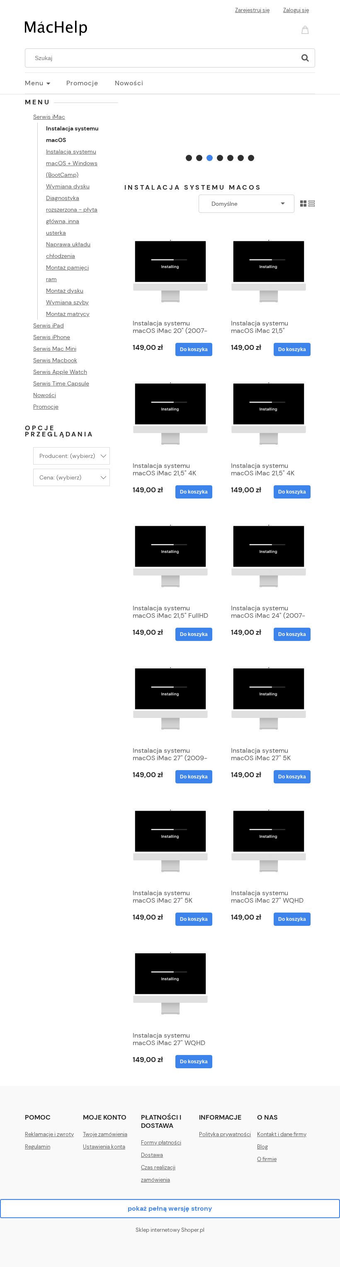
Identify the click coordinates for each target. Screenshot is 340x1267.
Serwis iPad (48, 325)
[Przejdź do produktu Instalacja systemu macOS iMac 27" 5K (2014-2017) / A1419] (269, 698)
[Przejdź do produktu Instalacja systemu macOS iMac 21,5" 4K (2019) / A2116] (269, 413)
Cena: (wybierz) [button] (60, 477)
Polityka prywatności (225, 1134)
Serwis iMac (49, 116)
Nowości (44, 395)
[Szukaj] (305, 57)
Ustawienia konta (104, 1146)
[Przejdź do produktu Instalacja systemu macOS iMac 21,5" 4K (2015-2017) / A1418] (170, 413)
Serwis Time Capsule (61, 383)
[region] (219, 130)
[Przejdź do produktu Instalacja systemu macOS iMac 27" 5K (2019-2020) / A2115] (170, 841)
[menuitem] (45, 83)
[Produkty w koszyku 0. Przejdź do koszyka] (306, 29)
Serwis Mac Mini (54, 348)
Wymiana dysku (68, 186)
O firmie (267, 1159)
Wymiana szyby (67, 302)
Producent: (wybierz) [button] (67, 456)
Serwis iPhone (51, 337)
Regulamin (37, 1146)
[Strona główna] (56, 27)
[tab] (189, 158)
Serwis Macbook (55, 360)
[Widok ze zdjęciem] (303, 203)
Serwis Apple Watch (60, 372)
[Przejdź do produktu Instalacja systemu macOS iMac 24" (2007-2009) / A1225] (269, 556)
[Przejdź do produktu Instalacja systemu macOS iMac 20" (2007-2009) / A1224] (170, 271)
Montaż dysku (64, 290)
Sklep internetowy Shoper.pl (170, 1229)
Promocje (45, 406)
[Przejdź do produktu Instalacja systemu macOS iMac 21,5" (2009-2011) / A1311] (269, 271)
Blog (262, 1146)
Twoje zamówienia (105, 1134)
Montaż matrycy (68, 314)
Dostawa (152, 1155)
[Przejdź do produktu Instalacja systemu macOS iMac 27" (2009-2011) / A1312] (170, 698)
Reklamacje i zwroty (49, 1134)
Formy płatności (161, 1142)
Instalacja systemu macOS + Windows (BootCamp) (71, 163)
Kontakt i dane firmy (281, 1134)
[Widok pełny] (311, 203)
